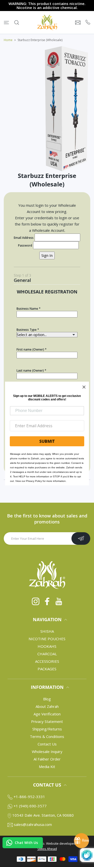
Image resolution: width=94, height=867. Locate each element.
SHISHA (47, 631)
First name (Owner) (30, 349)
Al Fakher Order (47, 759)
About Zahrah (47, 706)
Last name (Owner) (30, 370)
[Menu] (6, 22)
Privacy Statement (47, 721)
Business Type (27, 330)
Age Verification (47, 713)
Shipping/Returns (47, 728)
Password (25, 245)
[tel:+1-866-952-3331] (88, 22)
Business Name (27, 308)
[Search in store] (17, 22)
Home (8, 40)
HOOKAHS (47, 646)
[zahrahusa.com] (47, 22)
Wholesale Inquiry (47, 751)
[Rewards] (81, 840)
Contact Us (47, 743)
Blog (47, 698)
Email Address (24, 238)
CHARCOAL (47, 653)
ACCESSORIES (47, 661)
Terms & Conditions (47, 736)
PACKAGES (47, 668)
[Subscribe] (80, 538)
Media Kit (47, 766)
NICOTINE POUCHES (47, 638)
